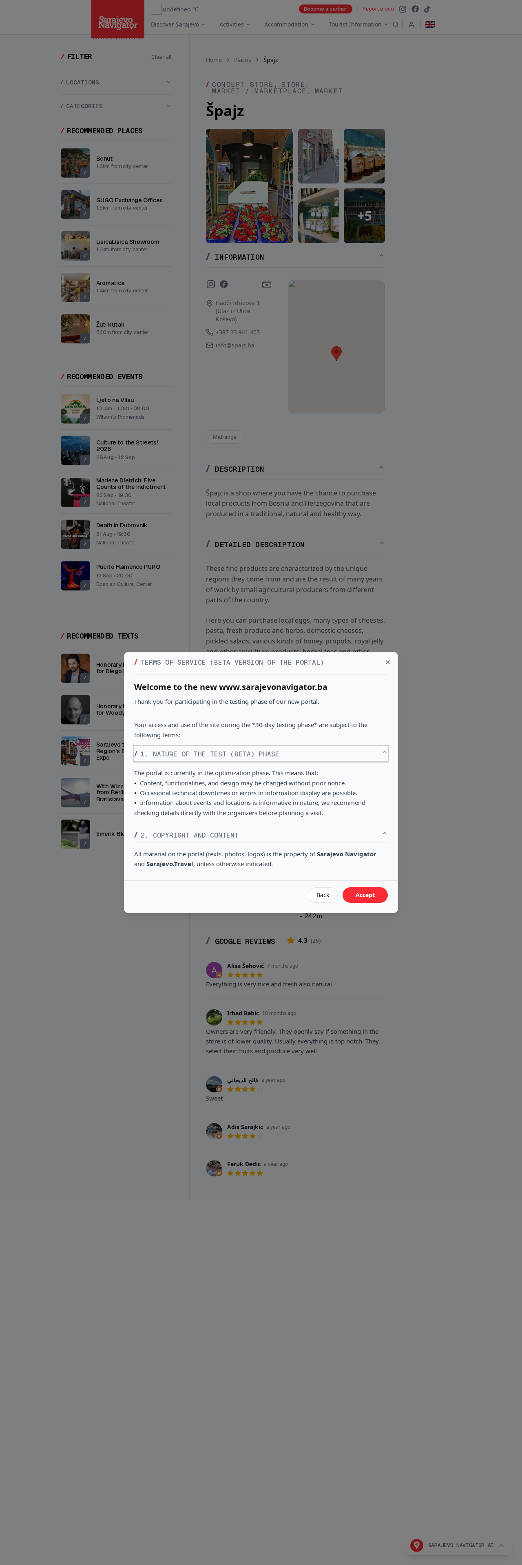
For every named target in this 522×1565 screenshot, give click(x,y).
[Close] (388, 662)
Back (322, 895)
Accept (365, 895)
